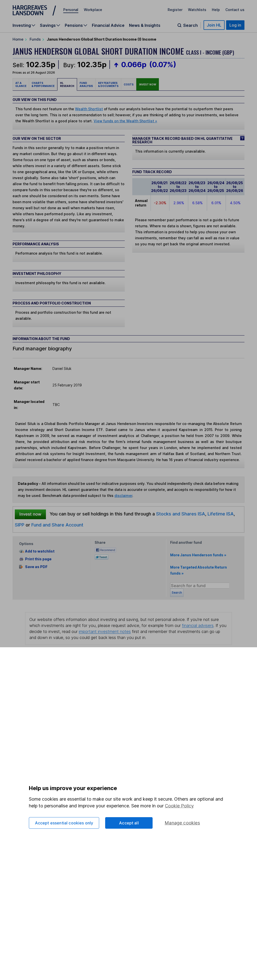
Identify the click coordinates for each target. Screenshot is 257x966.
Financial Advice (108, 25)
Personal (70, 10)
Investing (22, 25)
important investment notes (105, 631)
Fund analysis (86, 84)
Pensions (74, 25)
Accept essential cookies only (64, 822)
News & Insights (144, 25)
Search (190, 25)
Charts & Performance (43, 84)
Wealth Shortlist (89, 109)
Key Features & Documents (108, 84)
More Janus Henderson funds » (198, 555)
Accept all (129, 822)
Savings (48, 25)
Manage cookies (182, 822)
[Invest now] (30, 513)
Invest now (147, 84)
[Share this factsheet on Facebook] (105, 549)
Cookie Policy (179, 805)
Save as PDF (36, 567)
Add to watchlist (39, 551)
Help (216, 10)
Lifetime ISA (220, 513)
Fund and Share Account (57, 524)
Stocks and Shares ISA (180, 513)
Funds (35, 39)
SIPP (19, 524)
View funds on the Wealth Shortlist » (125, 121)
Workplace (93, 10)
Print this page (38, 559)
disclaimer (123, 495)
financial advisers (198, 625)
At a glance (20, 84)
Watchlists (197, 10)
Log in (235, 25)
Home (18, 39)
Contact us (234, 10)
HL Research (67, 84)
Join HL (214, 25)
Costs (129, 84)
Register (175, 10)
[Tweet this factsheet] (101, 556)
